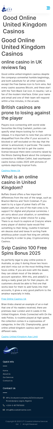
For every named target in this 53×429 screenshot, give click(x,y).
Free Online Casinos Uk (13, 298)
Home (5, 370)
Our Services (8, 377)
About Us (6, 374)
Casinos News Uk (10, 170)
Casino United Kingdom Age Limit (19, 336)
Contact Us (8, 380)
